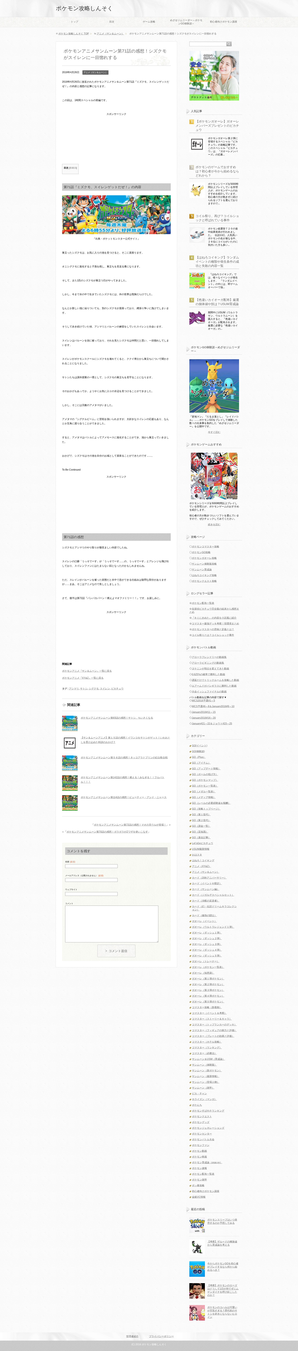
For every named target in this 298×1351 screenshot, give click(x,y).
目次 (111, 21)
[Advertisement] (116, 138)
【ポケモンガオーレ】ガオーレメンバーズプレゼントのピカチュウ (217, 125)
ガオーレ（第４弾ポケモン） (208, 996)
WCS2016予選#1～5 (203, 700)
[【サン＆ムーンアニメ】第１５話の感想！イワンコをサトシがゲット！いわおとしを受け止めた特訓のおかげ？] (70, 743)
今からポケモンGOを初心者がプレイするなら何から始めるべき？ (222, 1266)
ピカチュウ (117, 688)
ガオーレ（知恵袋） (203, 973)
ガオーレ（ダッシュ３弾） (207, 944)
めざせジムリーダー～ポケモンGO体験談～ (186, 22)
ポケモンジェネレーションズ (208, 1128)
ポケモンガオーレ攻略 (204, 558)
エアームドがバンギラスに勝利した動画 (214, 686)
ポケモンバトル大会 (203, 1139)
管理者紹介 (132, 1336)
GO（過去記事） (201, 837)
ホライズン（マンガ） (204, 1099)
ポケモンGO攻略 (201, 552)
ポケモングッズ (200, 1122)
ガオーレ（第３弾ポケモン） (208, 990)
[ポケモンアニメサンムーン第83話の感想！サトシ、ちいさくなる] (70, 723)
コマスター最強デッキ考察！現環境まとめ (215, 623)
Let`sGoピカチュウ (202, 843)
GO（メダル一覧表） (204, 791)
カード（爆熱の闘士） (204, 915)
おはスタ (197, 854)
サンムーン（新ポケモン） (207, 1070)
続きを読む (214, 524)
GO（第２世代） (201, 820)
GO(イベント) (199, 745)
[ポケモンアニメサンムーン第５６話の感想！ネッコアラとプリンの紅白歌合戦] (70, 763)
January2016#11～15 (204, 712)
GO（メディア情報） (204, 797)
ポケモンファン (200, 1145)
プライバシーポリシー (161, 1336)
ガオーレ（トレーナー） (205, 961)
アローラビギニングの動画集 (208, 663)
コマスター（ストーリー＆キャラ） (212, 1019)
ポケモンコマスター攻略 (205, 546)
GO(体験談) (198, 751)
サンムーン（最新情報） (205, 1076)
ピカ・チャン (199, 1093)
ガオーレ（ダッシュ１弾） (207, 932)
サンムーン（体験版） (204, 1064)
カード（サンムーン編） (205, 889)
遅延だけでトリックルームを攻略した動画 (215, 680)
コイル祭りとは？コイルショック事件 (213, 635)
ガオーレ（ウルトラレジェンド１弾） (213, 927)
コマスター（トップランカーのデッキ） (214, 1024)
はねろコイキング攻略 (204, 575)
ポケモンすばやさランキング (208, 1110)
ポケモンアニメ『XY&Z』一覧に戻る (83, 678)
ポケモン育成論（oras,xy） (207, 1162)
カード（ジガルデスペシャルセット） (213, 895)
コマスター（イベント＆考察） (209, 1013)
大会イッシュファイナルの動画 (209, 691)
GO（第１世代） (201, 814)
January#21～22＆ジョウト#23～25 (212, 723)
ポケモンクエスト (202, 1116)
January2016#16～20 (204, 717)
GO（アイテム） (201, 763)
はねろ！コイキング (203, 860)
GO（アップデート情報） (206, 768)
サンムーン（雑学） (203, 1087)
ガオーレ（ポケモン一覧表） (208, 967)
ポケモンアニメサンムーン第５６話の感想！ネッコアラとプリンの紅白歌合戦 (124, 757)
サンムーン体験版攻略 (204, 563)
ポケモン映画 (199, 1156)
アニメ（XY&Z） (201, 866)
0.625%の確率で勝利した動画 (208, 674)
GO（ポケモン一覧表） (205, 785)
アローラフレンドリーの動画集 (209, 657)
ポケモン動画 (199, 1151)
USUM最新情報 (200, 849)
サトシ (84, 688)
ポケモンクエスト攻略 (204, 581)
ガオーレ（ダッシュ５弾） (207, 955)
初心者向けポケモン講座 (223, 21)
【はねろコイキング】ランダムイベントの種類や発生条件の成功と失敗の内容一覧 (217, 261)
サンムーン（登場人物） (205, 1082)
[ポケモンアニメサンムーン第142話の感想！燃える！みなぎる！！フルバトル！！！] (70, 783)
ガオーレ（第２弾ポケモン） (208, 984)
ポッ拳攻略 (198, 1185)
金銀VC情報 (198, 1197)
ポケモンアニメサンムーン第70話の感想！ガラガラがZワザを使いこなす (107, 831)
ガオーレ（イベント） (204, 921)
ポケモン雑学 (199, 1179)
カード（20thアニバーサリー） (209, 877)
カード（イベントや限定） (207, 883)
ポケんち (197, 1105)
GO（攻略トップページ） (206, 808)
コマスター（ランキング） (207, 1047)
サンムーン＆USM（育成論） (208, 1059)
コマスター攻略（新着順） (207, 1007)
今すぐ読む (214, 432)
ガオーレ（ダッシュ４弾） (207, 950)
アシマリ (74, 688)
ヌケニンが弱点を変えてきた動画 (210, 668)
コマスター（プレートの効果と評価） (213, 1036)
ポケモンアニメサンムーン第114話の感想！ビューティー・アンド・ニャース (124, 797)
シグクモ (94, 688)
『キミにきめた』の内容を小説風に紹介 (214, 618)
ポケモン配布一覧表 (203, 603)
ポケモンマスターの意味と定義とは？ (213, 629)
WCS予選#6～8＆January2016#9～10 (213, 706)
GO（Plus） (199, 757)
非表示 (73, 168)
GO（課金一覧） (201, 826)
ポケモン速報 (199, 1168)
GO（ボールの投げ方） (205, 774)
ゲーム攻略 (149, 21)
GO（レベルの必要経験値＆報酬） (211, 803)
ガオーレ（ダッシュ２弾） (207, 938)
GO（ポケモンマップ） (205, 780)
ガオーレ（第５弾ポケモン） (208, 1001)
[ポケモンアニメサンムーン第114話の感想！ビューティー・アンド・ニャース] (70, 803)
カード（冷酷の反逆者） (205, 900)
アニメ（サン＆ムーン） (95, 72)
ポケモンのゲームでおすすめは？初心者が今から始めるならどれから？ (217, 171)
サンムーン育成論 (202, 569)
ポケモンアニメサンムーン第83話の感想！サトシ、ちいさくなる (117, 717)
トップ (74, 21)
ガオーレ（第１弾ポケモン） (208, 978)
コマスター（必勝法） (204, 1053)
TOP (73, 33)
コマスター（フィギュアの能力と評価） (214, 1030)
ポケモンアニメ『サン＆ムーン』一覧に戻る (87, 671)
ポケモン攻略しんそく (84, 8)
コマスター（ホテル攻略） (207, 1041)
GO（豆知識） (200, 831)
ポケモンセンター (202, 1133)
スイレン (105, 688)
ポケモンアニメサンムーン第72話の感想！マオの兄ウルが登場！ (130, 824)
